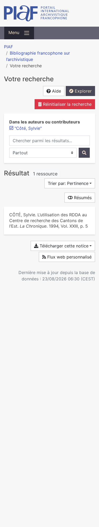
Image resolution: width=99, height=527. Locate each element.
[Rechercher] (84, 153)
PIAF (8, 46)
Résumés (82, 197)
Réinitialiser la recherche (67, 104)
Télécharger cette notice (63, 245)
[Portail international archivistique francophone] (49, 13)
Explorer (82, 91)
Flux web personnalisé (69, 257)
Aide (56, 91)
